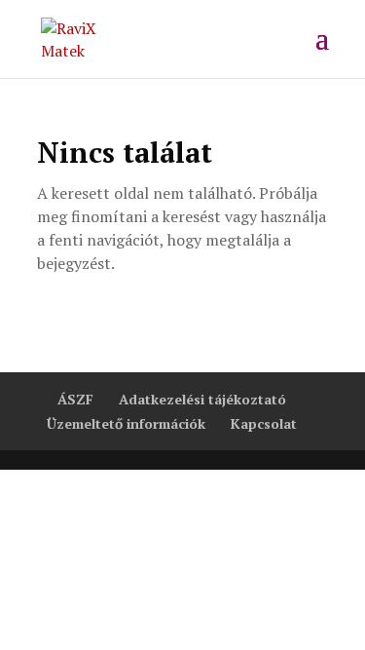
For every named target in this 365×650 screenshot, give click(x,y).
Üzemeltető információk (126, 423)
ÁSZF (75, 399)
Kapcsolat (264, 423)
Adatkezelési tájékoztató (202, 399)
